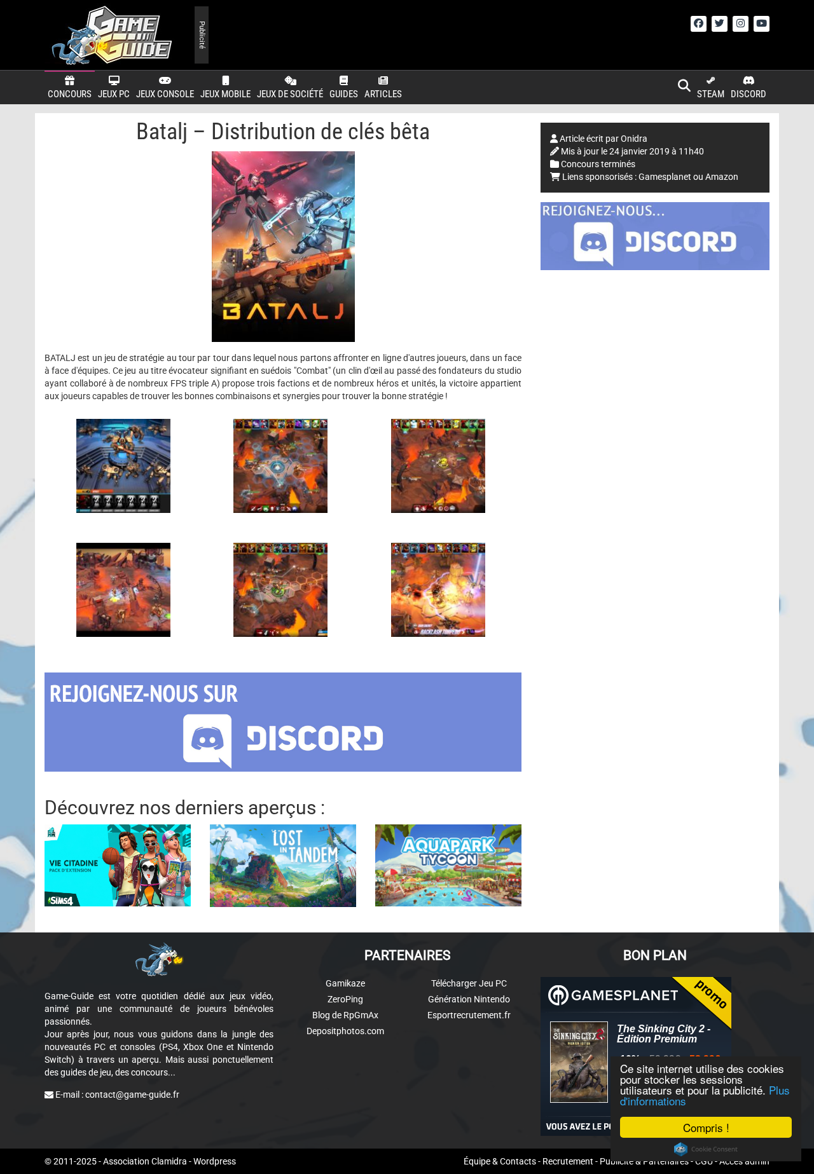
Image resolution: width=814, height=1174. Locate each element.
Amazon (721, 177)
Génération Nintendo (469, 999)
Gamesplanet (664, 177)
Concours (70, 94)
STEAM (710, 94)
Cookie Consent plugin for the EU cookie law (706, 1149)
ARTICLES (383, 94)
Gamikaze (345, 983)
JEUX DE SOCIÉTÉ (290, 94)
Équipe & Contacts (500, 1161)
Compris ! (706, 1127)
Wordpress (214, 1161)
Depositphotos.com (345, 1031)
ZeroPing (345, 999)
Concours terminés (598, 164)
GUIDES (343, 94)
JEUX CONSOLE (165, 94)
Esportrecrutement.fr (469, 1015)
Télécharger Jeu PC (469, 983)
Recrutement (567, 1161)
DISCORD (748, 94)
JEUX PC (114, 94)
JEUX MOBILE (225, 94)
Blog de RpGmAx (345, 1015)
